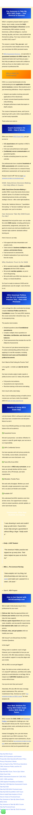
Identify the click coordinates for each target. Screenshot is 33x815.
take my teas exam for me (15, 400)
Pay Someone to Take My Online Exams (12, 799)
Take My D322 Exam (6, 792)
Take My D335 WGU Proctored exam (11, 789)
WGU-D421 (3, 802)
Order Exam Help (5, 774)
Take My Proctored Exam (7, 807)
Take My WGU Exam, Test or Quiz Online (12, 771)
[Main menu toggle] (31, 2)
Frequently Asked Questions (8, 759)
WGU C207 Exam (17, 792)
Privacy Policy (4, 761)
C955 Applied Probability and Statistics (11, 781)
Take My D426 (4, 786)
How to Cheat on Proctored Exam (10, 797)
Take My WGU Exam (6, 754)
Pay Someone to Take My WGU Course (12, 804)
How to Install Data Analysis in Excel (11, 794)
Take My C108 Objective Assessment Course (13, 784)
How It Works (12, 761)
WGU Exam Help (18, 136)
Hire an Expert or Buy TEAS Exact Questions (13, 764)
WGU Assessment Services (12, 54)
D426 (6, 579)
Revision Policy (21, 759)
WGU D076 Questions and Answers (10, 756)
